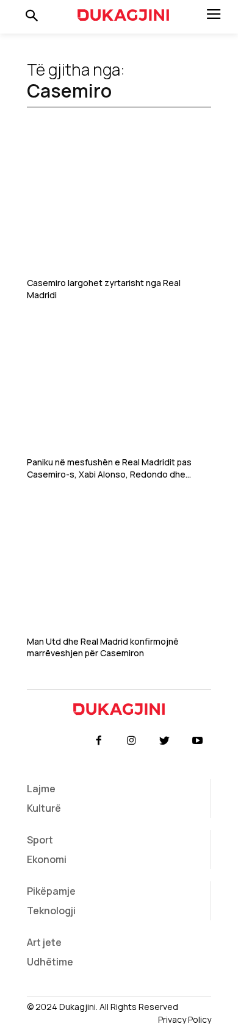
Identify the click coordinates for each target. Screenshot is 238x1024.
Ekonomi (47, 859)
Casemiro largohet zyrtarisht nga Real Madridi (104, 289)
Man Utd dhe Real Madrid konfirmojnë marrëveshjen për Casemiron (103, 647)
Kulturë (44, 808)
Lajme (41, 788)
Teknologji (51, 910)
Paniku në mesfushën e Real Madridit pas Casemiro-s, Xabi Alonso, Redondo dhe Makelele (109, 468)
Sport (40, 840)
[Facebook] (98, 741)
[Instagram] (131, 741)
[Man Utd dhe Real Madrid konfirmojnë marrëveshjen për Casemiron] (119, 566)
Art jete (44, 942)
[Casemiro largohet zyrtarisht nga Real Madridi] (119, 208)
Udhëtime (50, 962)
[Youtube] (197, 741)
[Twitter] (164, 741)
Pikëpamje (51, 891)
